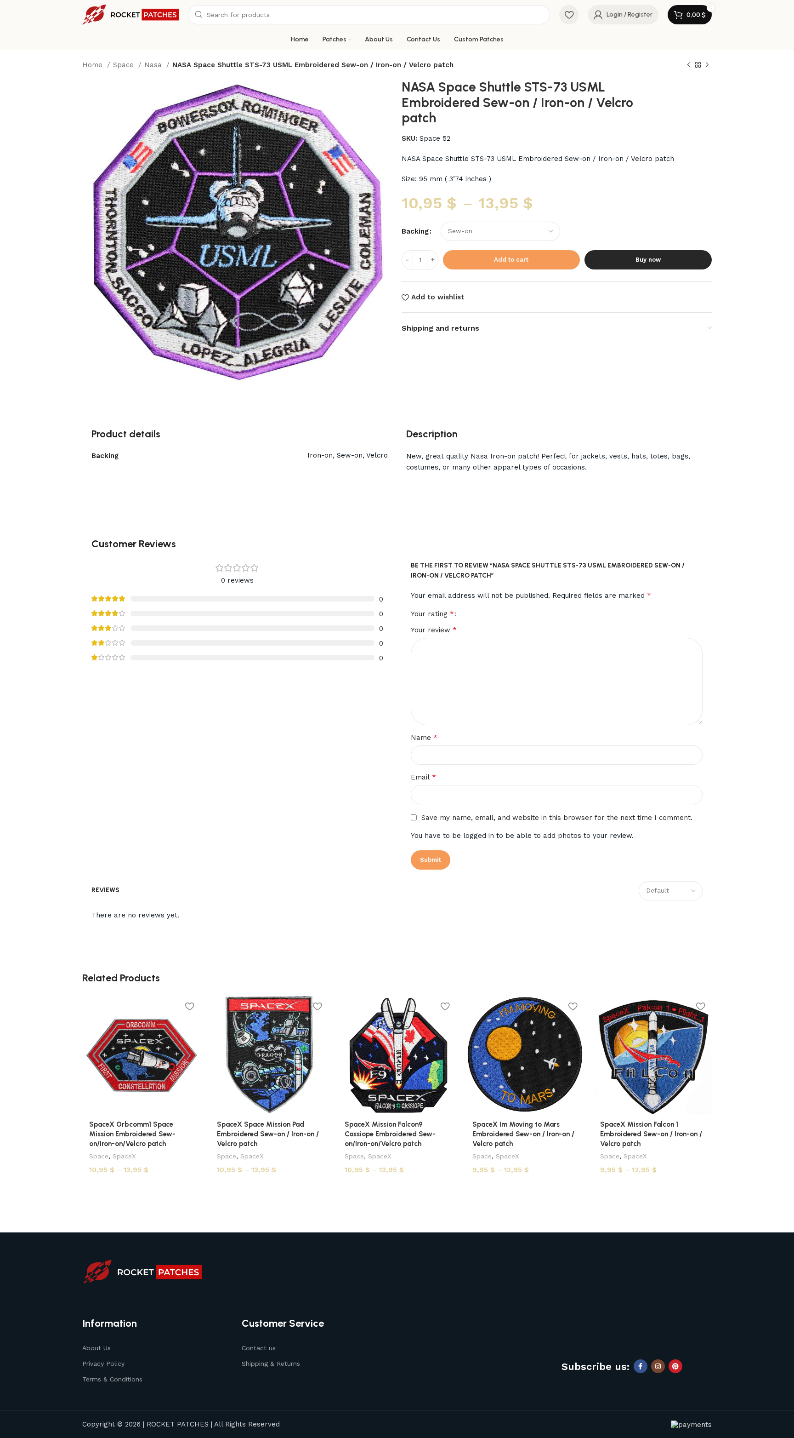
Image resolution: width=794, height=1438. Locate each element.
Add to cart (511, 259)
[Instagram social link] (658, 1366)
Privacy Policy (103, 1363)
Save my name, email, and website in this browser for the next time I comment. (556, 818)
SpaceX (124, 1156)
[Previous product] (688, 65)
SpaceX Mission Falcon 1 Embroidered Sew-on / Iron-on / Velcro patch (651, 1134)
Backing (415, 231)
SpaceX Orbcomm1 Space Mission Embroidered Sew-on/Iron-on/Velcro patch (132, 1134)
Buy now (648, 259)
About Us (96, 1348)
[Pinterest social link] (675, 1366)
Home (93, 65)
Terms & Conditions (112, 1379)
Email (423, 777)
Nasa (154, 65)
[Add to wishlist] (189, 1006)
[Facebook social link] (640, 1366)
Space (124, 65)
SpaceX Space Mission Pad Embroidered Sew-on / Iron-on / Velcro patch (268, 1134)
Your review (434, 629)
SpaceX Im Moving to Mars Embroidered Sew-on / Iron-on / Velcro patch (523, 1134)
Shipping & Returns (271, 1363)
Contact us (259, 1348)
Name (424, 737)
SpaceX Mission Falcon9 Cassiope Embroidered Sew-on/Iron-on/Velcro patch (390, 1134)
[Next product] (707, 65)
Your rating (432, 614)
